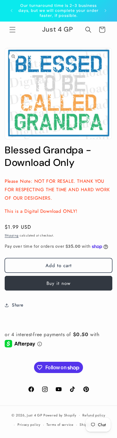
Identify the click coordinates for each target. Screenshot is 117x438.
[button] (12, 30)
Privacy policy (29, 424)
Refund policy (93, 415)
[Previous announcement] (11, 10)
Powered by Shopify (59, 414)
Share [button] (17, 305)
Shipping (12, 235)
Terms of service (59, 424)
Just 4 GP (34, 414)
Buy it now (58, 283)
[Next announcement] (105, 10)
